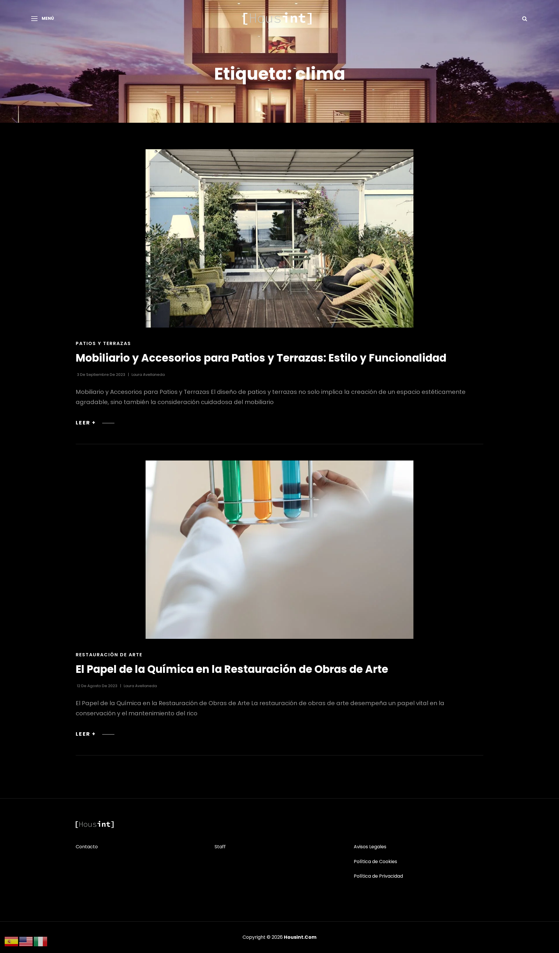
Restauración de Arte (109, 654)
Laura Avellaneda (148, 374)
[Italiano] (40, 941)
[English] (26, 941)
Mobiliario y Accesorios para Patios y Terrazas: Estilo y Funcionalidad (261, 358)
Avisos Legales (370, 846)
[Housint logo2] (95, 824)
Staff (220, 846)
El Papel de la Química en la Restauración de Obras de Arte (232, 669)
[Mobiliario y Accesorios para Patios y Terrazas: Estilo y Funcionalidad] (279, 238)
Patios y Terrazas (103, 343)
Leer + (95, 422)
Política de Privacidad (378, 876)
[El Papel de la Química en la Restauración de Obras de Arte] (279, 550)
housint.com (300, 937)
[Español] (11, 941)
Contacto (87, 846)
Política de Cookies (375, 861)
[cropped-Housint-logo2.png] (277, 18)
